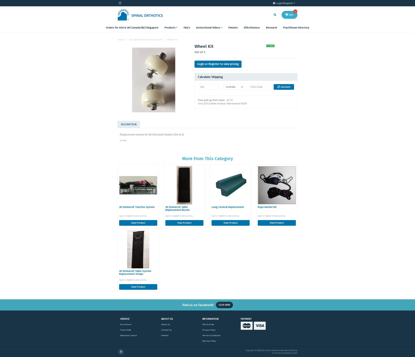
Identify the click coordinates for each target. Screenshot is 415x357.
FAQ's (187, 27)
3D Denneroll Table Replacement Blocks (177, 208)
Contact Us (166, 330)
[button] (283, 3)
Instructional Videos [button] (208, 27)
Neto (295, 353)
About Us (165, 324)
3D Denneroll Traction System (137, 207)
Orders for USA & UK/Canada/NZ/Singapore (132, 27)
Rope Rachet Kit (267, 207)
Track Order (125, 330)
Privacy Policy (209, 330)
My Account (125, 324)
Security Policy (209, 341)
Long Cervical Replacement (228, 207)
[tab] (129, 124)
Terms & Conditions (211, 335)
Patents (233, 27)
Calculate (285, 87)
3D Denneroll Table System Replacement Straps (135, 272)
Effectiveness (252, 27)
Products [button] (170, 27)
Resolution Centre (128, 335)
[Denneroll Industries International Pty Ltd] (140, 14)
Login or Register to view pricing (218, 64)
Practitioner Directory (296, 27)
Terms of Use (208, 324)
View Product (138, 223)
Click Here (224, 305)
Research (271, 27)
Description (128, 124)
